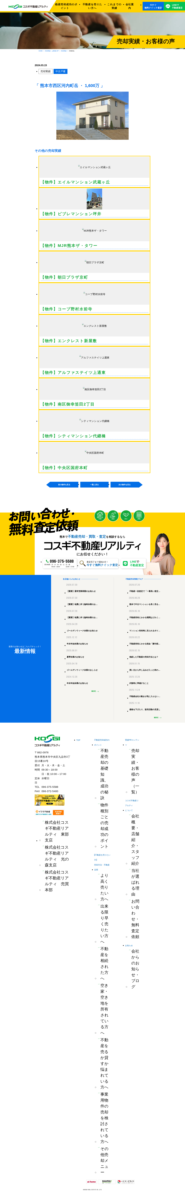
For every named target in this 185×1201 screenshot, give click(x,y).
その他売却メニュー (104, 1161)
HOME (41, 51)
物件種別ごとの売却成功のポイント (104, 826)
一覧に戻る (94, 485)
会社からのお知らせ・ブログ (135, 969)
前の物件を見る (64, 485)
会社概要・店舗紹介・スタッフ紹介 (135, 840)
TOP (78, 740)
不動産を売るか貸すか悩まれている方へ (104, 1063)
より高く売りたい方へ (104, 887)
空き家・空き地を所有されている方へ (104, 1009)
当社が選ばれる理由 (135, 882)
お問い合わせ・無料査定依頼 (135, 919)
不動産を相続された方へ (104, 964)
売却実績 (63, 51)
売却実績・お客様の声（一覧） (135, 771)
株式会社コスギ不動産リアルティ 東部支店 (57, 831)
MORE (93, 691)
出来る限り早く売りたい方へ (104, 924)
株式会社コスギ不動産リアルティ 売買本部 (57, 881)
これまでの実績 (114, 6)
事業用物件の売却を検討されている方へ (104, 1118)
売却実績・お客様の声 (52, 51)
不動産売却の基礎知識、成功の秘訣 (104, 774)
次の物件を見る (125, 485)
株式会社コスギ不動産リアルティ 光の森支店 (57, 856)
